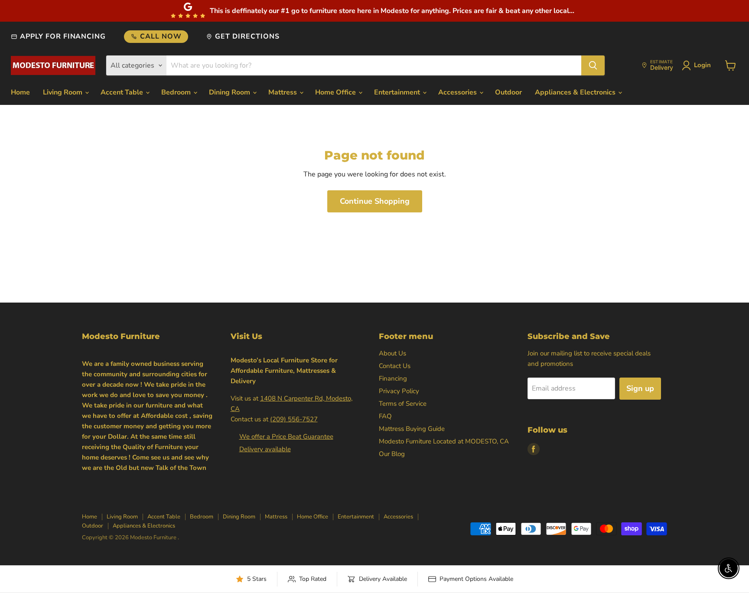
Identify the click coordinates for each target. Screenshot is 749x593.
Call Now (161, 36)
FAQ (385, 416)
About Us (392, 353)
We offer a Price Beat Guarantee (286, 436)
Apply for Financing (63, 36)
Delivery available (265, 449)
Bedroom (176, 92)
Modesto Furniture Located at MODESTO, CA (444, 441)
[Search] (593, 65)
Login (702, 65)
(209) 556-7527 (294, 419)
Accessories (458, 92)
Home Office (336, 92)
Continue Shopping (375, 201)
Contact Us (394, 366)
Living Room (63, 92)
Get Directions (247, 36)
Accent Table (123, 92)
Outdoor (508, 92)
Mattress (283, 92)
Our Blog (392, 454)
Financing (393, 378)
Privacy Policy (399, 391)
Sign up (640, 388)
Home (20, 92)
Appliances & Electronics (576, 92)
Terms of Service (403, 403)
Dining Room (230, 92)
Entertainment (398, 92)
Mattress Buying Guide (412, 428)
